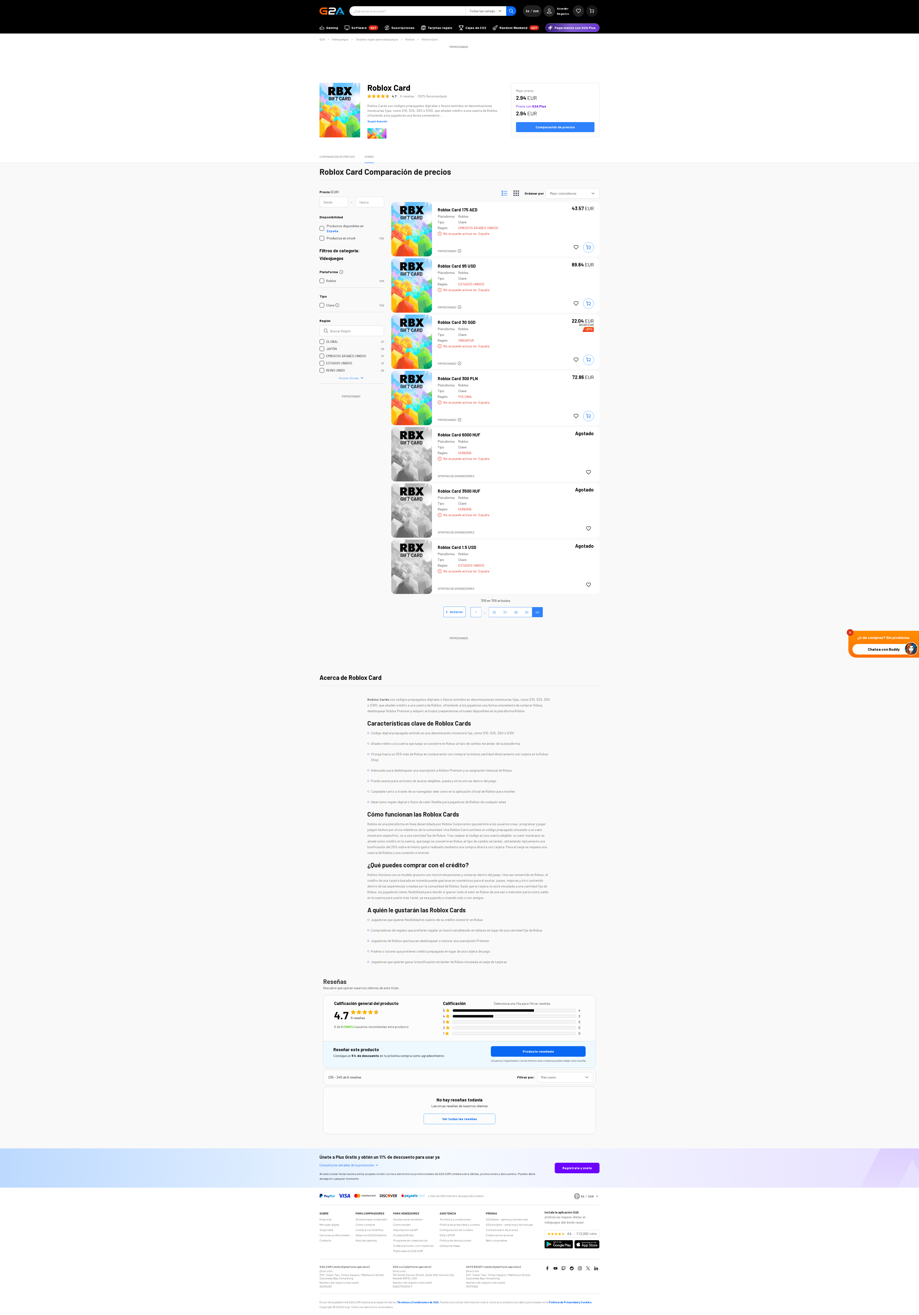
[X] (588, 1268)
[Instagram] (580, 1268)
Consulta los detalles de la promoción (346, 1165)
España (332, 231)
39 (526, 612)
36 (494, 612)
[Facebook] (547, 1268)
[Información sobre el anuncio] (459, 251)
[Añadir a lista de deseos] (576, 247)
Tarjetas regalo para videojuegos (377, 39)
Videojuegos (340, 39)
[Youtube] (555, 1268)
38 (516, 612)
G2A (322, 39)
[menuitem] (328, 28)
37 (505, 612)
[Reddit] (571, 1268)
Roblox (410, 39)
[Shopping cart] (592, 11)
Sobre (369, 156)
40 (537, 612)
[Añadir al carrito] (588, 247)
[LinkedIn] (596, 1268)
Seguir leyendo (377, 121)
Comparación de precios (337, 156)
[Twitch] (563, 1268)
